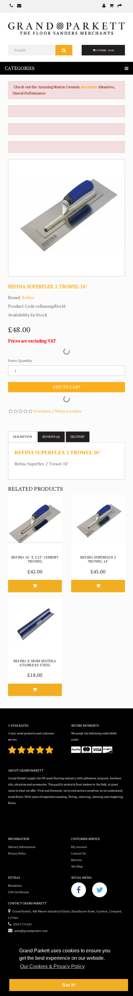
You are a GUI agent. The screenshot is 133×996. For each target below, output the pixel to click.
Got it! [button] (68, 984)
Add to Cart (67, 387)
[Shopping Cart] (111, 6)
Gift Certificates (18, 892)
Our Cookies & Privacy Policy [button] (52, 966)
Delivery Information (22, 847)
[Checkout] (120, 6)
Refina (28, 297)
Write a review (68, 411)
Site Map (77, 866)
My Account (79, 847)
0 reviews (42, 411)
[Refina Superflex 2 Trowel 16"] (66, 217)
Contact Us (78, 853)
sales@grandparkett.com (30, 931)
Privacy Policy (17, 853)
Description (22, 437)
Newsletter (15, 886)
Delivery (78, 437)
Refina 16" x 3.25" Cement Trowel (34, 559)
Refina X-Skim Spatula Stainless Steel (35, 663)
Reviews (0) (51, 437)
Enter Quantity (20, 360)
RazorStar (89, 87)
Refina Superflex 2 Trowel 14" (98, 559)
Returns (76, 860)
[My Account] (103, 6)
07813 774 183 (21, 924)
